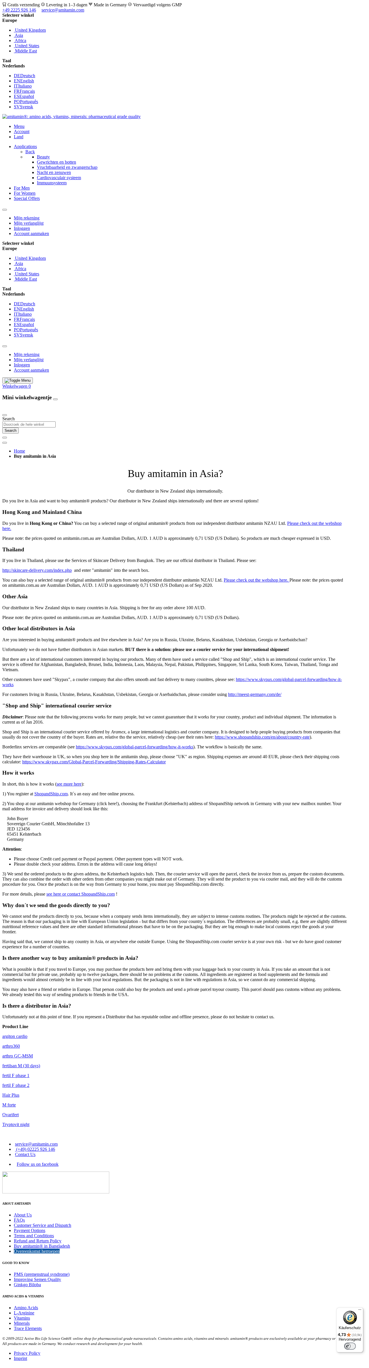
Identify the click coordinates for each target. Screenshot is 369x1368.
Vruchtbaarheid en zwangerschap (67, 167)
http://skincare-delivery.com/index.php (37, 570)
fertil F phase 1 (15, 1075)
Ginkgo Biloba (27, 1284)
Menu (19, 126)
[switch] (350, 1346)
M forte (9, 1104)
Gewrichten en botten (56, 162)
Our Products (15, 408)
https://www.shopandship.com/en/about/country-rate (262, 737)
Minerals (22, 1323)
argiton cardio (14, 1036)
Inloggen (22, 228)
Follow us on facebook (38, 1164)
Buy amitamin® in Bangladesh (42, 1246)
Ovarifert (10, 1114)
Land (18, 136)
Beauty (43, 156)
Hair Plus (10, 1095)
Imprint (20, 1358)
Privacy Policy (27, 1353)
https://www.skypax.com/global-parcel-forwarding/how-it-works (134, 746)
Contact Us (25, 1154)
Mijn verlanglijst (29, 223)
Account (21, 131)
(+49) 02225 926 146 (35, 1149)
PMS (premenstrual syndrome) (41, 1274)
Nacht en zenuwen (54, 172)
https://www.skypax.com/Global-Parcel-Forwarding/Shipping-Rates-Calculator (94, 761)
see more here (69, 784)
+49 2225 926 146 (19, 9)
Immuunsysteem (52, 182)
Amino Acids (26, 1307)
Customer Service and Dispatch (42, 1225)
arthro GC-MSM (17, 1055)
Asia (18, 35)
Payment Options (29, 1230)
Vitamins (22, 1318)
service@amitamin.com (63, 9)
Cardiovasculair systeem (59, 177)
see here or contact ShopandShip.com (80, 894)
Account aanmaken (31, 233)
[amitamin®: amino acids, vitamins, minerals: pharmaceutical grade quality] (71, 116)
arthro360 (11, 1046)
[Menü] (359, 1311)
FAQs (19, 1220)
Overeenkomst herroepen (37, 1251)
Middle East (25, 50)
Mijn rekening (26, 217)
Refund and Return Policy (37, 1240)
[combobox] (29, 424)
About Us (23, 1214)
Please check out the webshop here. (256, 580)
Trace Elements (28, 1328)
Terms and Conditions (34, 1235)
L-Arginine (24, 1312)
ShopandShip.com (51, 793)
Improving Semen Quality (37, 1279)
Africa (20, 40)
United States (26, 45)
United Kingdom (30, 30)
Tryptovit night (15, 1124)
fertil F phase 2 (15, 1085)
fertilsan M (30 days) (21, 1065)
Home (19, 451)
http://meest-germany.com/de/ (254, 694)
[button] (184, 20)
